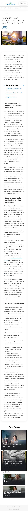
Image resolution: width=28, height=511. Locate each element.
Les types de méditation (11, 97)
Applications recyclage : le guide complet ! (13, 445)
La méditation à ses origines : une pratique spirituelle (13, 89)
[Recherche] (21, 3)
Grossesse (6, 459)
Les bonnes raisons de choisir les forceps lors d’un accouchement (13, 463)
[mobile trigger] (2, 3)
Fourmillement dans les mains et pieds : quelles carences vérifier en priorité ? (13, 480)
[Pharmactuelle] (10, 3)
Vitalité (4, 27)
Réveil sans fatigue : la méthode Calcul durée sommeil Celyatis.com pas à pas (13, 492)
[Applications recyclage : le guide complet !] (14, 440)
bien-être (7, 57)
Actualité (5, 442)
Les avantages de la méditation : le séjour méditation (14, 93)
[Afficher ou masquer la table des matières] (21, 85)
